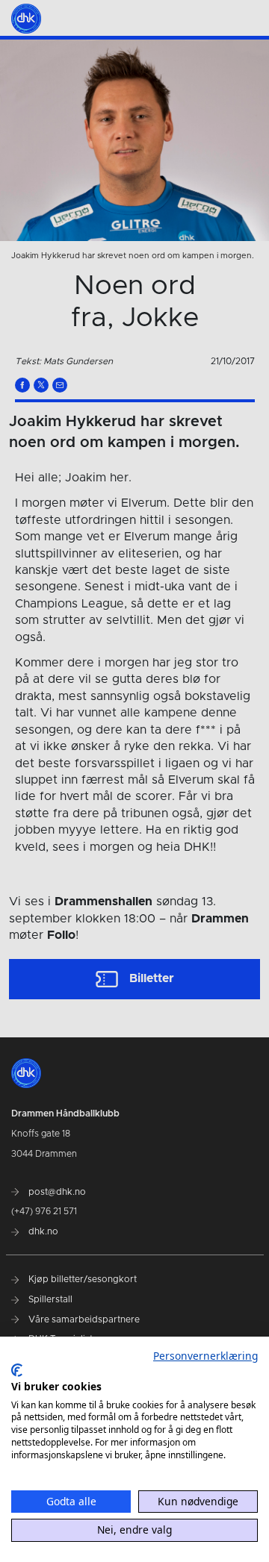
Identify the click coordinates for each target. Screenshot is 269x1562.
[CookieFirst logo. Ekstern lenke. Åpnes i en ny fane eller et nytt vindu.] (16, 1370)
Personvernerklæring (205, 1356)
